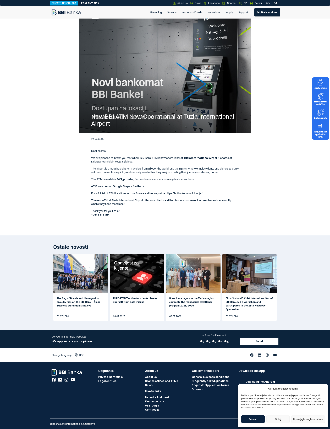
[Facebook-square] (54, 380)
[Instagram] (267, 355)
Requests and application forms (320, 134)
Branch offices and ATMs (320, 103)
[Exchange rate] (320, 112)
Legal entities (89, 3)
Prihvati (253, 419)
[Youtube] (275, 355)
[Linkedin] (259, 355)
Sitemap (197, 389)
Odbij (278, 419)
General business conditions (210, 377)
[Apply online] (320, 82)
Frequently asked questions (210, 381)
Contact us (152, 409)
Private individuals (110, 377)
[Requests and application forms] (320, 126)
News (149, 385)
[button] (275, 3)
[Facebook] (251, 355)
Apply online (321, 87)
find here (138, 186)
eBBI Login (152, 405)
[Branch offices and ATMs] (320, 96)
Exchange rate (320, 118)
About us (151, 377)
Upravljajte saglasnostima (308, 419)
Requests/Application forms (210, 385)
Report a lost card (157, 397)
